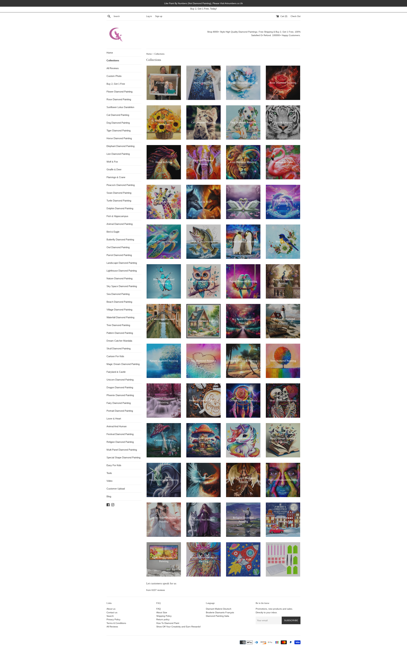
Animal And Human (117, 426)
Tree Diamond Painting (118, 325)
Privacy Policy (113, 619)
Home (110, 52)
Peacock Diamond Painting (121, 185)
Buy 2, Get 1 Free (116, 83)
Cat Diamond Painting (118, 115)
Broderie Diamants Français (220, 612)
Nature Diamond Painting (119, 278)
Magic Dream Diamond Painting (123, 364)
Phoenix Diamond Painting (120, 395)
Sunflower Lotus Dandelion (120, 107)
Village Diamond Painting (119, 309)
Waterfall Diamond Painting (120, 317)
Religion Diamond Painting (120, 442)
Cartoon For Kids (115, 356)
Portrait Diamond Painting (120, 410)
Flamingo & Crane (116, 177)
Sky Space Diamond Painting (122, 286)
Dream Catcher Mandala (119, 340)
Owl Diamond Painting (118, 247)
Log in (149, 16)
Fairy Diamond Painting (119, 403)
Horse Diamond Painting (119, 138)
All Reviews (113, 68)
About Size (161, 612)
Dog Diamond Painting (118, 122)
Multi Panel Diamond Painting (122, 449)
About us (111, 609)
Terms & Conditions (116, 623)
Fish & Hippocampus (117, 216)
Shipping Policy (164, 616)
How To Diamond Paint (167, 623)
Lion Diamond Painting (118, 154)
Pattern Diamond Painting (120, 333)
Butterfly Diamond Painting (120, 239)
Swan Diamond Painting (119, 192)
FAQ (158, 609)
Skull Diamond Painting (119, 348)
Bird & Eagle (113, 231)
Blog (109, 496)
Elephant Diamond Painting (121, 146)
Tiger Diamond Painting (119, 130)
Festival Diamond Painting (120, 434)
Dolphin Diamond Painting (120, 208)
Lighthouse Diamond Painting (122, 270)
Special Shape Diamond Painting (123, 457)
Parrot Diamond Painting (119, 255)
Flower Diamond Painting (119, 91)
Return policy (162, 619)
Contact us (112, 612)
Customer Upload (116, 488)
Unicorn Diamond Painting (120, 379)
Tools (109, 473)
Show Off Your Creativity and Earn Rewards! (178, 626)
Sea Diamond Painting (118, 294)
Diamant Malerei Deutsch (218, 609)
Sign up (158, 16)
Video (109, 480)
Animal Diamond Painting (120, 224)
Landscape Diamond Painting (122, 263)
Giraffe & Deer (114, 169)
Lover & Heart (114, 418)
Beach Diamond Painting (119, 301)
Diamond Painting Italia (217, 616)
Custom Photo (114, 76)
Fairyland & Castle (116, 371)
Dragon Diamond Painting (120, 387)
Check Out (295, 16)
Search (110, 616)
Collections (113, 60)
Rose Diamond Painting (119, 99)
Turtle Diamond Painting (119, 200)
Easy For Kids (114, 465)
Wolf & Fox (112, 161)
